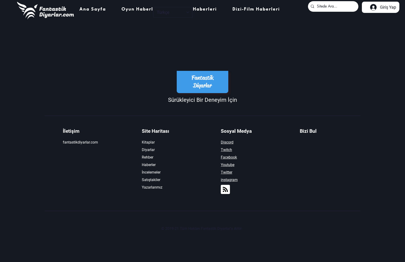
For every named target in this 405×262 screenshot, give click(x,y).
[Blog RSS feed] (225, 189)
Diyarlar (148, 150)
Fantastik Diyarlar (202, 81)
